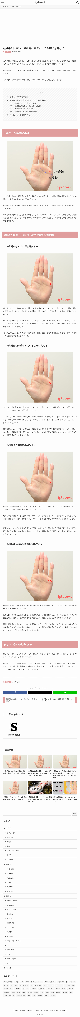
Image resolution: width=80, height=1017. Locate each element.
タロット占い (11, 833)
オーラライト (24, 985)
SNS (27, 982)
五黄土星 (57, 989)
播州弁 (65, 992)
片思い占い (10, 878)
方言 (70, 992)
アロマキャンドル (49, 982)
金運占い (10, 891)
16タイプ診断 (11, 910)
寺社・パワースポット (14, 941)
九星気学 (10, 918)
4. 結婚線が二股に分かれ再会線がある (26, 111)
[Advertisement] (40, 24)
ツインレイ (10, 927)
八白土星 (70, 989)
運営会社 (63, 1010)
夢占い (9, 846)
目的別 (8, 864)
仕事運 (9, 882)
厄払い (30, 992)
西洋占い (10, 936)
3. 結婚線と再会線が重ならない (24, 109)
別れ (18, 992)
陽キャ (53, 995)
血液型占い (10, 905)
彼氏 (47, 992)
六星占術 (10, 837)
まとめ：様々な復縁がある (20, 115)
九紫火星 (41, 989)
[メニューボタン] (2, 2)
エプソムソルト (62, 982)
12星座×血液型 (12, 901)
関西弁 (40, 995)
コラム (8, 896)
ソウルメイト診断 (13, 851)
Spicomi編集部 (14, 735)
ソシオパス (59, 985)
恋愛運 (58, 992)
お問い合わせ (54, 1010)
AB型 (16, 982)
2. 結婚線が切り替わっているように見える (28, 106)
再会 (13, 992)
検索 (74, 814)
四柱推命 (10, 914)
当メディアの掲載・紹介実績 (23, 1010)
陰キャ (47, 995)
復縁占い (10, 873)
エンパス (72, 982)
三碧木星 (33, 989)
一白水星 (17, 989)
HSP (22, 982)
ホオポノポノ (8, 989)
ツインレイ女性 (70, 985)
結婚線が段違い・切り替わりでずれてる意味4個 (28, 100)
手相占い (8, 51)
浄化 (5, 995)
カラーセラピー (48, 985)
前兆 (23, 992)
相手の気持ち (21, 995)
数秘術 (9, 842)
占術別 (8, 828)
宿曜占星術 (10, 923)
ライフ (9, 945)
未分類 (8, 968)
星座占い (10, 855)
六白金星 (6, 992)
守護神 (36, 992)
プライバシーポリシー (41, 1010)
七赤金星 (25, 989)
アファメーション (36, 982)
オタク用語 (14, 985)
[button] (15, 692)
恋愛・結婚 (10, 950)
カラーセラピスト (36, 985)
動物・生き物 (11, 959)
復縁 (52, 992)
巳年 (42, 992)
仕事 (8, 954)
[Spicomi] (40, 2)
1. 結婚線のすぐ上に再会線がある (25, 103)
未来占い (10, 887)
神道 (29, 995)
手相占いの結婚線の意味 (19, 97)
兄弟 (63, 989)
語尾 (34, 995)
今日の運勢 (10, 869)
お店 (8, 963)
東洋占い (10, 932)
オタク (6, 985)
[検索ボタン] (77, 2)
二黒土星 (49, 989)
